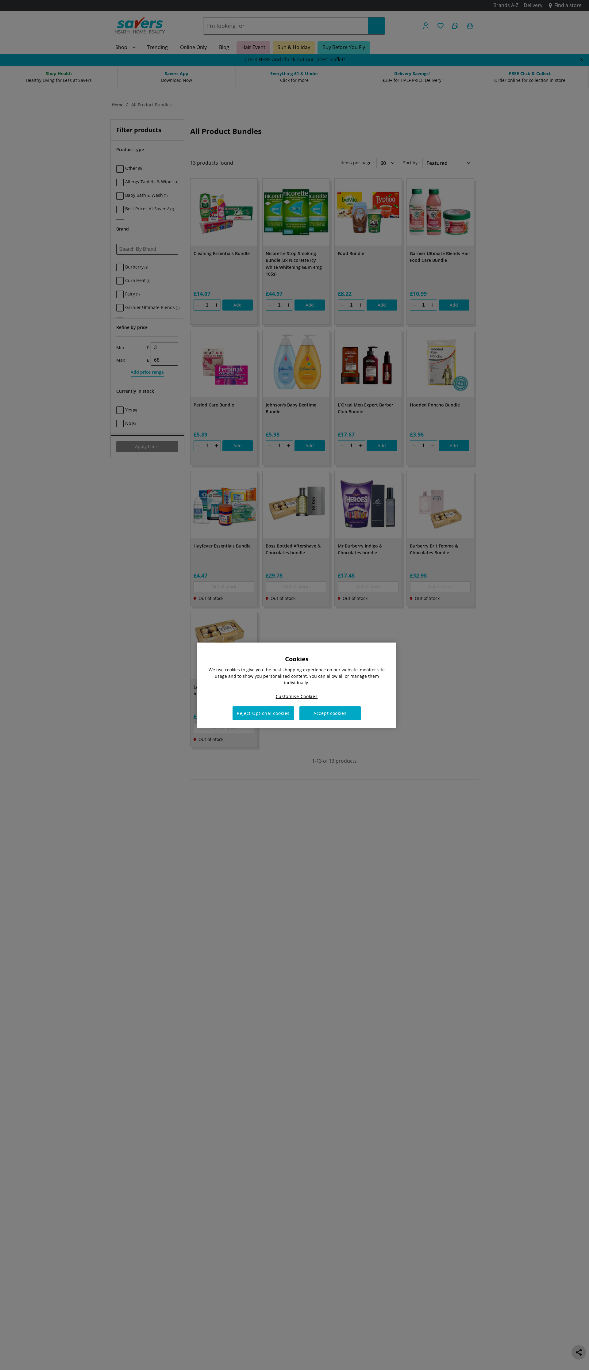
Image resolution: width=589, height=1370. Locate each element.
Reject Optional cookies (263, 713)
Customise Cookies (297, 696)
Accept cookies (330, 713)
